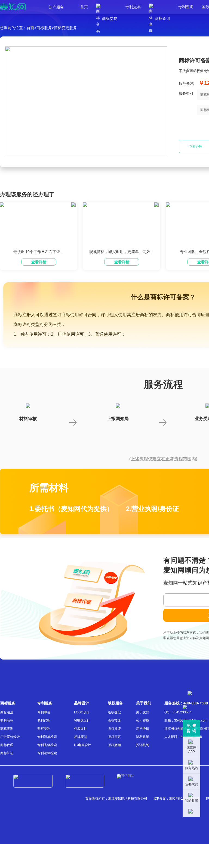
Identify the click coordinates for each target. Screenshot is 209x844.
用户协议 (142, 729)
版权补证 (114, 729)
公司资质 (142, 720)
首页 (84, 7)
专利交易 (133, 7)
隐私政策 (142, 737)
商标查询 (159, 7)
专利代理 (43, 720)
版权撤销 (114, 745)
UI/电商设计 (82, 745)
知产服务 (56, 7)
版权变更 (114, 737)
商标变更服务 (65, 28)
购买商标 (6, 720)
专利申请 (43, 712)
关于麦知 (142, 712)
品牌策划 (80, 737)
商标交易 (106, 7)
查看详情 (39, 262)
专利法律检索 (47, 753)
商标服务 (44, 28)
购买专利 (43, 729)
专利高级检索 (47, 745)
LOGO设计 (82, 712)
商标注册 (6, 712)
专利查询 (185, 7)
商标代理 (6, 745)
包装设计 (80, 729)
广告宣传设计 (10, 737)
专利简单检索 (47, 737)
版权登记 (114, 712)
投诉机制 (142, 745)
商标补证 (6, 753)
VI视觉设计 (82, 720)
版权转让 (114, 720)
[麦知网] (13, 7)
